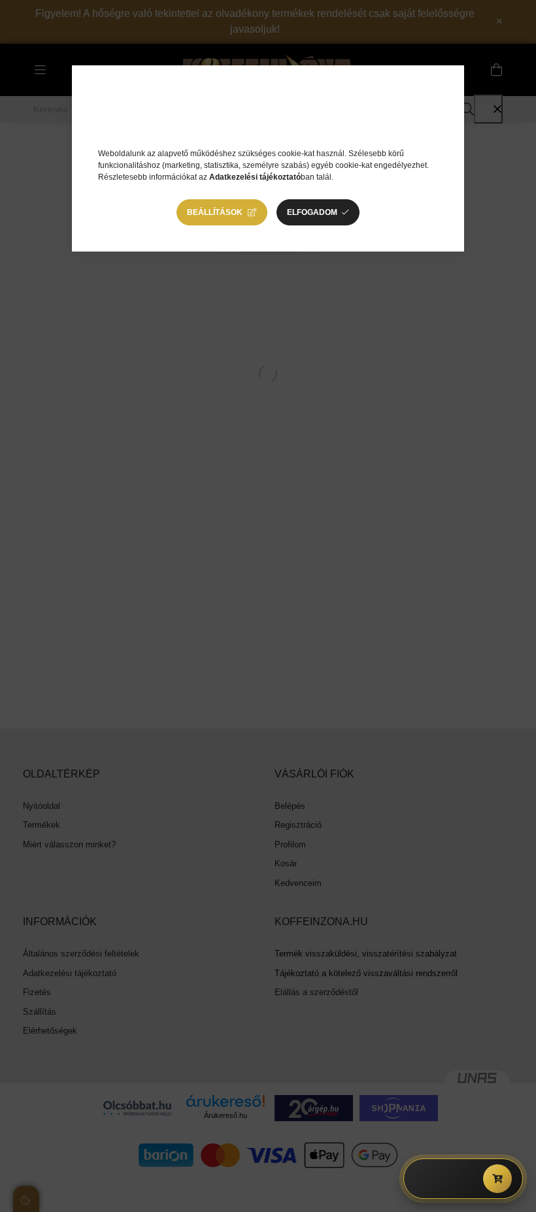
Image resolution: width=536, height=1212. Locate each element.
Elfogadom (312, 212)
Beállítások (215, 212)
